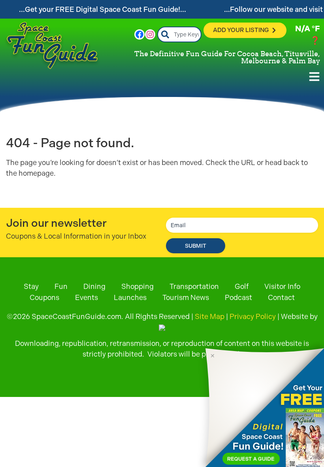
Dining (94, 286)
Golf (242, 286)
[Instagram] (150, 34)
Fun (61, 286)
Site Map (209, 316)
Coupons (44, 297)
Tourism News (185, 297)
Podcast (238, 297)
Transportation (194, 286)
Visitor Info (282, 286)
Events (86, 297)
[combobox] (179, 34)
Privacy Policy (253, 316)
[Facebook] (139, 34)
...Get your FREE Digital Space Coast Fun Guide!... (102, 9)
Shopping (137, 286)
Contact (281, 297)
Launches (130, 297)
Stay (31, 286)
